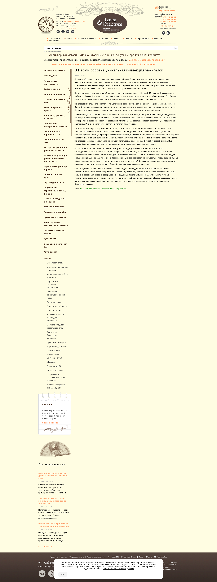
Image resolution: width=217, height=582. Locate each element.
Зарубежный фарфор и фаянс (55, 168)
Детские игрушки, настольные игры (56, 326)
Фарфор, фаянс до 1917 (54, 141)
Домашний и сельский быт (55, 246)
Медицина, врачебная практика (57, 276)
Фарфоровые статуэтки (97, 557)
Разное (47, 258)
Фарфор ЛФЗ (114, 557)
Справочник (143, 39)
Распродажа (50, 75)
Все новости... (45, 546)
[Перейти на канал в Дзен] (68, 31)
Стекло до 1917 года (57, 306)
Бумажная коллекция (55, 217)
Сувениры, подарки (56, 342)
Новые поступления (54, 70)
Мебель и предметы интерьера (55, 200)
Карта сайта (161, 557)
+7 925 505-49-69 (167, 19)
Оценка (104, 39)
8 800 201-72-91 (168, 26)
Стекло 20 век (54, 310)
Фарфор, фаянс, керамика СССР (52, 133)
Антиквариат (50, 251)
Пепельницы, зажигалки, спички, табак (56, 294)
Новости (158, 39)
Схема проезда (50, 422)
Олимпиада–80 (54, 366)
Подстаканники (54, 302)
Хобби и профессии (54, 94)
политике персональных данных (118, 568)
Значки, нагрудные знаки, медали (56, 386)
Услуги (68, 39)
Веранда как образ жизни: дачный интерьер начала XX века (53, 476)
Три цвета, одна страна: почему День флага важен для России (52, 501)
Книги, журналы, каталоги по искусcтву (56, 224)
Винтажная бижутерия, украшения (52, 335)
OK (62, 574)
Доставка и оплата (86, 39)
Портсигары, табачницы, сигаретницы (53, 284)
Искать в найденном (53, 51)
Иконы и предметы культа (54, 109)
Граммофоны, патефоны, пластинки (55, 125)
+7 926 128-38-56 (167, 17)
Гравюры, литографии (55, 212)
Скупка (116, 39)
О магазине (54, 39)
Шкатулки (51, 362)
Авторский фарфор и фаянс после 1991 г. (55, 149)
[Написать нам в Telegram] (157, 31)
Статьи (128, 39)
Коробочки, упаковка (57, 346)
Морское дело (54, 350)
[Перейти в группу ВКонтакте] (58, 31)
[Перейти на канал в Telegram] (73, 31)
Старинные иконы (77, 557)
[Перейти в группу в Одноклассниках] (63, 31)
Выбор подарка (52, 89)
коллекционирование (90, 188)
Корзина (163, 7)
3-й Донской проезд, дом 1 (75, 21)
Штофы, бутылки (55, 370)
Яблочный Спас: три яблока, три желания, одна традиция (53, 525)
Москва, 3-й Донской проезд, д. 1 (146, 60)
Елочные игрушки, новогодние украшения (55, 317)
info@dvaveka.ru (69, 28)
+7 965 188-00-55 (167, 21)
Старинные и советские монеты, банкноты (56, 377)
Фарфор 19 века (145, 557)
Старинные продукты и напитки (57, 269)
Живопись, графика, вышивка (54, 117)
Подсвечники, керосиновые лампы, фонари (55, 190)
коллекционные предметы (114, 188)
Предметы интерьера (59, 557)
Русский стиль (51, 238)
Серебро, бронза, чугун (53, 176)
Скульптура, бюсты (54, 182)
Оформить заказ (167, 10)
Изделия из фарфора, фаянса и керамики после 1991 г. (55, 158)
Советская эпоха (55, 262)
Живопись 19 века (129, 557)
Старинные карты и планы (54, 101)
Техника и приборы (54, 206)
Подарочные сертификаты (51, 83)
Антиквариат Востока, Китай (54, 356)
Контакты (54, 41)
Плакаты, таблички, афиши (54, 232)
